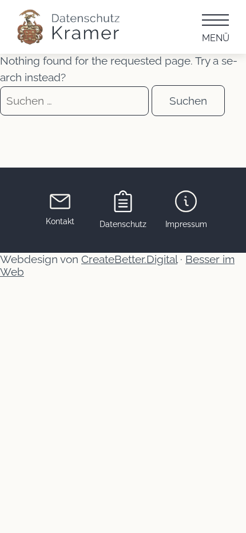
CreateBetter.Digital (129, 259)
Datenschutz (123, 224)
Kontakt (60, 221)
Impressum (186, 224)
